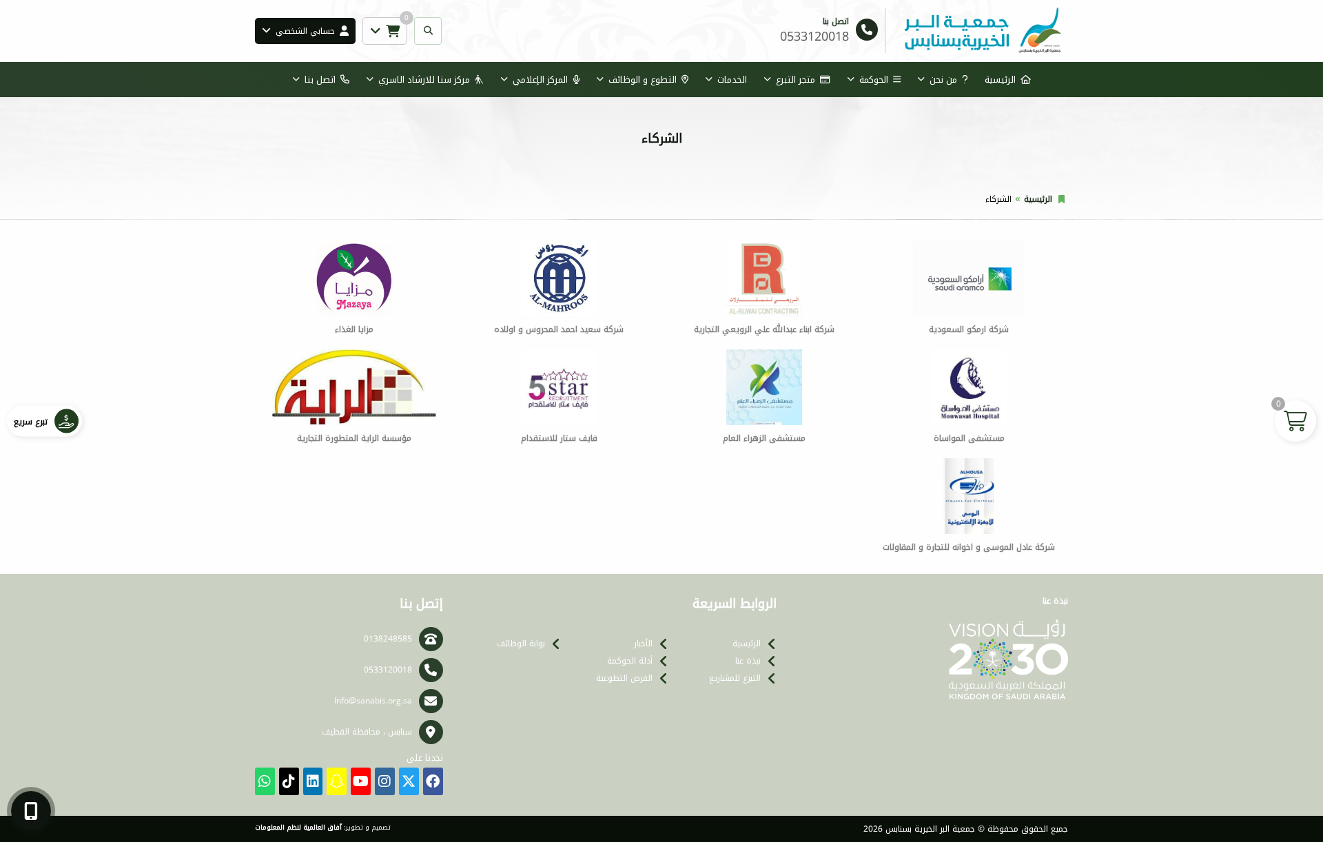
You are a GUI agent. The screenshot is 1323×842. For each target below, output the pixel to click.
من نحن (943, 79)
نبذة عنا (748, 660)
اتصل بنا (320, 79)
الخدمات (732, 79)
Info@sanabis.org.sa (373, 700)
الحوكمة (873, 79)
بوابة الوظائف (521, 643)
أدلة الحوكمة (630, 660)
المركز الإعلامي (540, 79)
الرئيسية (1000, 79)
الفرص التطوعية (624, 678)
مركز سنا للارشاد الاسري (424, 79)
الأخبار (643, 643)
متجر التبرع (795, 79)
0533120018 (388, 669)
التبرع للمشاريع (735, 678)
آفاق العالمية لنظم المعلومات (298, 827)
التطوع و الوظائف (642, 79)
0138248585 (388, 638)
